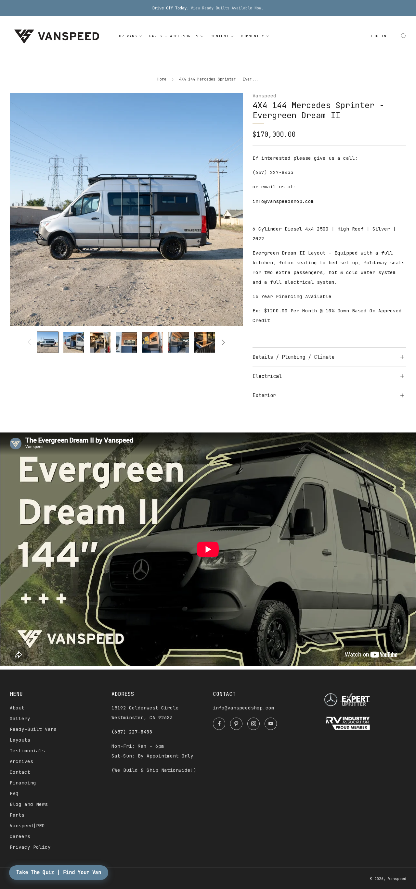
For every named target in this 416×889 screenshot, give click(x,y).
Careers (20, 836)
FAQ (14, 793)
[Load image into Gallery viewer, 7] (204, 342)
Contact (20, 772)
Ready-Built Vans (33, 729)
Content (220, 36)
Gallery (20, 718)
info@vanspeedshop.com (243, 708)
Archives (21, 761)
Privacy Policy (30, 847)
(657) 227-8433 (131, 732)
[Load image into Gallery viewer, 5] (152, 342)
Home (161, 79)
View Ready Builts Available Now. (227, 8)
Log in (378, 36)
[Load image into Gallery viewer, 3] (100, 342)
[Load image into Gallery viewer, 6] (178, 342)
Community (252, 36)
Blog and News (29, 804)
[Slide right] (223, 342)
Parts (17, 815)
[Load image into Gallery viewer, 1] (47, 342)
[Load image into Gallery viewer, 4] (126, 342)
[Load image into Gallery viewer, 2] (73, 342)
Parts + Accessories (174, 36)
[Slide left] (29, 342)
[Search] (403, 36)
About (17, 708)
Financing (23, 783)
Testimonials (27, 751)
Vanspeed (264, 96)
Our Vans (126, 36)
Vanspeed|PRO (27, 826)
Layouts (20, 740)
